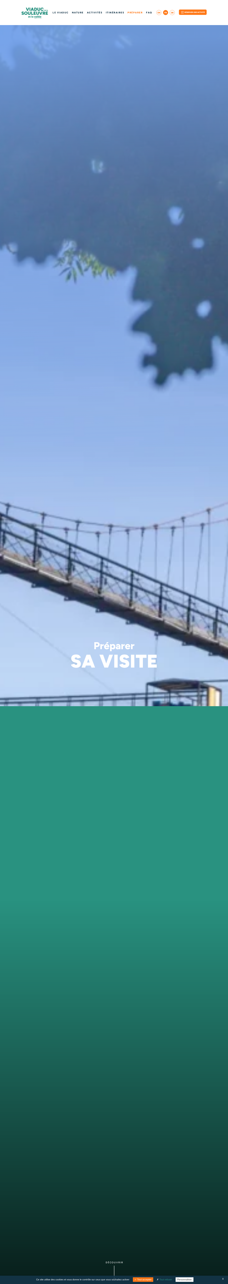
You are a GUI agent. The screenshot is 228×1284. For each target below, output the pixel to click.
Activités (94, 12)
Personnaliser (184, 1279)
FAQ (149, 12)
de (172, 13)
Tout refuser (165, 1279)
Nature (78, 12)
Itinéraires (115, 12)
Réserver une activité (194, 12)
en (159, 13)
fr (165, 13)
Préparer (135, 12)
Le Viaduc (61, 12)
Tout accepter (144, 1279)
